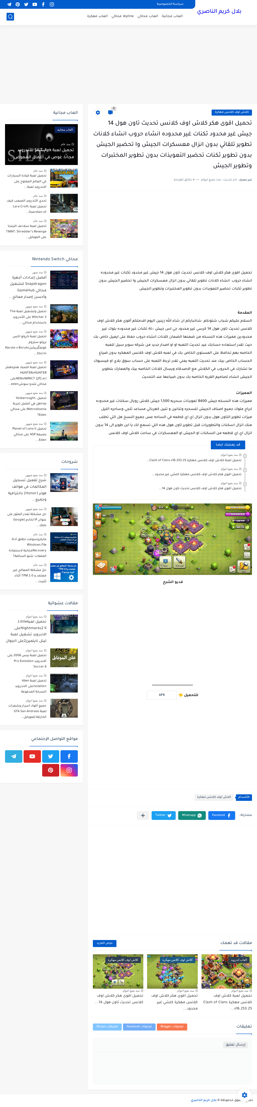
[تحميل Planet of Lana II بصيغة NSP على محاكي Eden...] (64, 431)
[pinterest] (18, 4)
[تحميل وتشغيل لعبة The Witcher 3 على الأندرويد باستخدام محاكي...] (64, 313)
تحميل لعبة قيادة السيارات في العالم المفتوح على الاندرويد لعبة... (26, 181)
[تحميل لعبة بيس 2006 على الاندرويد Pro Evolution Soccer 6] (64, 657)
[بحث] (10, 17)
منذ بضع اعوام (229, 455)
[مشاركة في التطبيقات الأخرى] (143, 815)
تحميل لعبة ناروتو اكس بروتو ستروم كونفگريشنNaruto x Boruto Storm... (25, 345)
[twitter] (26, 4)
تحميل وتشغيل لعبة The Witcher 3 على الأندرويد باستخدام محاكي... (28, 317)
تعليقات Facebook (139, 1027)
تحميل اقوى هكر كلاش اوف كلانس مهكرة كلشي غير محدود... (196, 474)
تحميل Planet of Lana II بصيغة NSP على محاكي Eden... (29, 434)
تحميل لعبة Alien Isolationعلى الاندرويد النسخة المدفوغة (30, 686)
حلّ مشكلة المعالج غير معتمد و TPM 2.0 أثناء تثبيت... (29, 576)
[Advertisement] (128, 65)
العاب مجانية (172, 16)
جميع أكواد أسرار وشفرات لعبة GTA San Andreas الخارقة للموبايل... (27, 711)
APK (162, 695)
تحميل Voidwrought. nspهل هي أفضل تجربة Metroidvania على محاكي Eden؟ (28, 407)
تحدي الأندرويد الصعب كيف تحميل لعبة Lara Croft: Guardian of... (26, 206)
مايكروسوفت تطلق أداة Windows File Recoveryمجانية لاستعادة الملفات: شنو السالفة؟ (27, 548)
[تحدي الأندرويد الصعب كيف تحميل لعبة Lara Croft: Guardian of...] (64, 203)
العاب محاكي (148, 16)
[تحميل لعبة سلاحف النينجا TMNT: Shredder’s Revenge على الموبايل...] (64, 228)
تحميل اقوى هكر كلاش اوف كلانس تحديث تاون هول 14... (200, 488)
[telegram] (9, 4)
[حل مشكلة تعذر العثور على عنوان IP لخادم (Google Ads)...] (64, 516)
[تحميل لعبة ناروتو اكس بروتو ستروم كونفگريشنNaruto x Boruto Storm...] (64, 338)
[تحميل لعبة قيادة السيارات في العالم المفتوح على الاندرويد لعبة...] (64, 178)
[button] (221, 815)
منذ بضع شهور (34, 306)
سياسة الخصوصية (170, 4)
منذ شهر (37, 272)
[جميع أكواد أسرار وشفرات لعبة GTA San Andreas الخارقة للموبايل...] (64, 708)
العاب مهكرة (97, 16)
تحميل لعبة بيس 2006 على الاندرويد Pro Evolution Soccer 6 (26, 661)
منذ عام (65, 144)
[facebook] (43, 4)
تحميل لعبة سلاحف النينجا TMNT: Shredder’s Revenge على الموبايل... (26, 232)
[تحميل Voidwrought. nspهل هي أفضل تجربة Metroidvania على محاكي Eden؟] (64, 400)
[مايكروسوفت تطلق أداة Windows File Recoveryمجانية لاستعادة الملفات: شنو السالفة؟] (64, 541)
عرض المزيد (105, 943)
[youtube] (35, 4)
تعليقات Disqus (107, 1027)
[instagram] (52, 4)
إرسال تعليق (235, 1045)
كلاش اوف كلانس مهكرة (232, 112)
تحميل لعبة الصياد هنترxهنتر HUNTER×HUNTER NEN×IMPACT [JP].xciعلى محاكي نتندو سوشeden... (26, 376)
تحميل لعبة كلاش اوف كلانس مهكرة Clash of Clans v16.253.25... (193, 460)
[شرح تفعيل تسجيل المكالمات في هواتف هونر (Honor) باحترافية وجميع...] (64, 482)
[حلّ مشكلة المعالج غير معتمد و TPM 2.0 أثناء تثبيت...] (64, 572)
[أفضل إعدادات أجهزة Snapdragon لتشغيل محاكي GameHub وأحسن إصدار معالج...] (64, 280)
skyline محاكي (122, 16)
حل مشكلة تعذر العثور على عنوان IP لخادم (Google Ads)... (26, 520)
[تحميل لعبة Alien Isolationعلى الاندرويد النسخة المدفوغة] (64, 683)
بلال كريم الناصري (219, 12)
